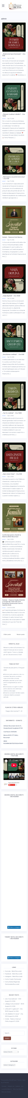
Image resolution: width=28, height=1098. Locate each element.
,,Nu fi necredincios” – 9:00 (13, 999)
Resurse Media (6, 1092)
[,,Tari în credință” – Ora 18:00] (14, 396)
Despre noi (11, 1086)
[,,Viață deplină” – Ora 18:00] (14, 279)
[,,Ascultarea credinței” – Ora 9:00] (14, 337)
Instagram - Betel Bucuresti (13, 976)
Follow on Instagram (15, 927)
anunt (4, 58)
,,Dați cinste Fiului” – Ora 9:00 (12, 474)
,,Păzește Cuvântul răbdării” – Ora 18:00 (13, 115)
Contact (4, 1086)
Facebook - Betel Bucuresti (13, 974)
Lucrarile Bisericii (7, 1089)
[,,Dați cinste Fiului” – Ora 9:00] (14, 457)
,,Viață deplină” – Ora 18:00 (11, 296)
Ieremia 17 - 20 (17, 711)
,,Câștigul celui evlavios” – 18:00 (14, 1004)
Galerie (17, 1086)
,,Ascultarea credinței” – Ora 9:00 (13, 354)
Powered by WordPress (8, 1080)
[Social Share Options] (5, 819)
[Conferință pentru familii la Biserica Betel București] (14, 518)
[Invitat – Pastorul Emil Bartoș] (14, 220)
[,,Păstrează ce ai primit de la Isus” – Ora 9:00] (14, 160)
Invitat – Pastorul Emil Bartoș (12, 237)
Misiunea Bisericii (18, 1089)
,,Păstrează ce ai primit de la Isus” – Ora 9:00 (13, 177)
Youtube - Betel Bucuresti (13, 971)
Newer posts (20, 634)
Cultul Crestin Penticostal (13, 979)
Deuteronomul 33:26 (15, 654)
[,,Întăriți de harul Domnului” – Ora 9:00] (14, 37)
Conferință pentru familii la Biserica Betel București (11, 536)
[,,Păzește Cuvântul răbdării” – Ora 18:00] (14, 97)
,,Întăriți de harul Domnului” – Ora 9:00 (13, 55)
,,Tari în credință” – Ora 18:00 (12, 413)
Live (22, 1086)
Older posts (7, 634)
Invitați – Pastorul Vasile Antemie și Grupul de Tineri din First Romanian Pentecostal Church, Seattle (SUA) (13, 602)
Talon (24, 1080)
